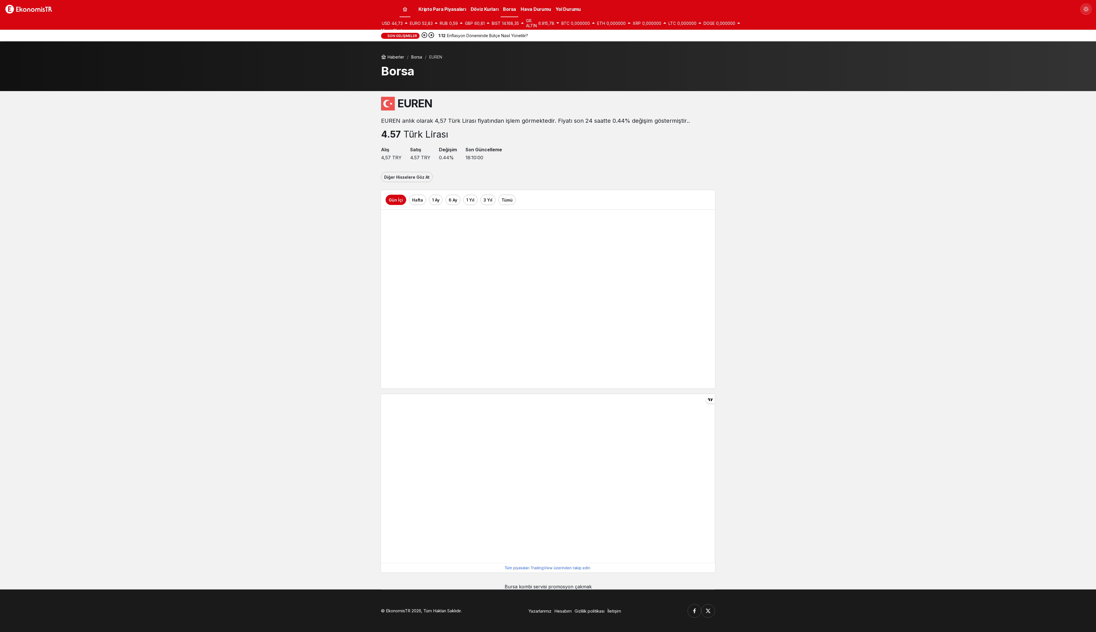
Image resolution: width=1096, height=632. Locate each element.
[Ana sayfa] (405, 9)
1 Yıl (470, 200)
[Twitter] (708, 611)
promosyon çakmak (570, 586)
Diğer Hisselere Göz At (407, 177)
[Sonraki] (431, 35)
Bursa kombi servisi (526, 586)
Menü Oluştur (393, 30)
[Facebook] (694, 611)
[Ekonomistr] (30, 8)
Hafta (417, 200)
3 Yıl (487, 200)
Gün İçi (396, 200)
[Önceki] (424, 35)
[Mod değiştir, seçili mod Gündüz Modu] (1086, 9)
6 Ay (453, 200)
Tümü (507, 200)
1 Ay (436, 200)
